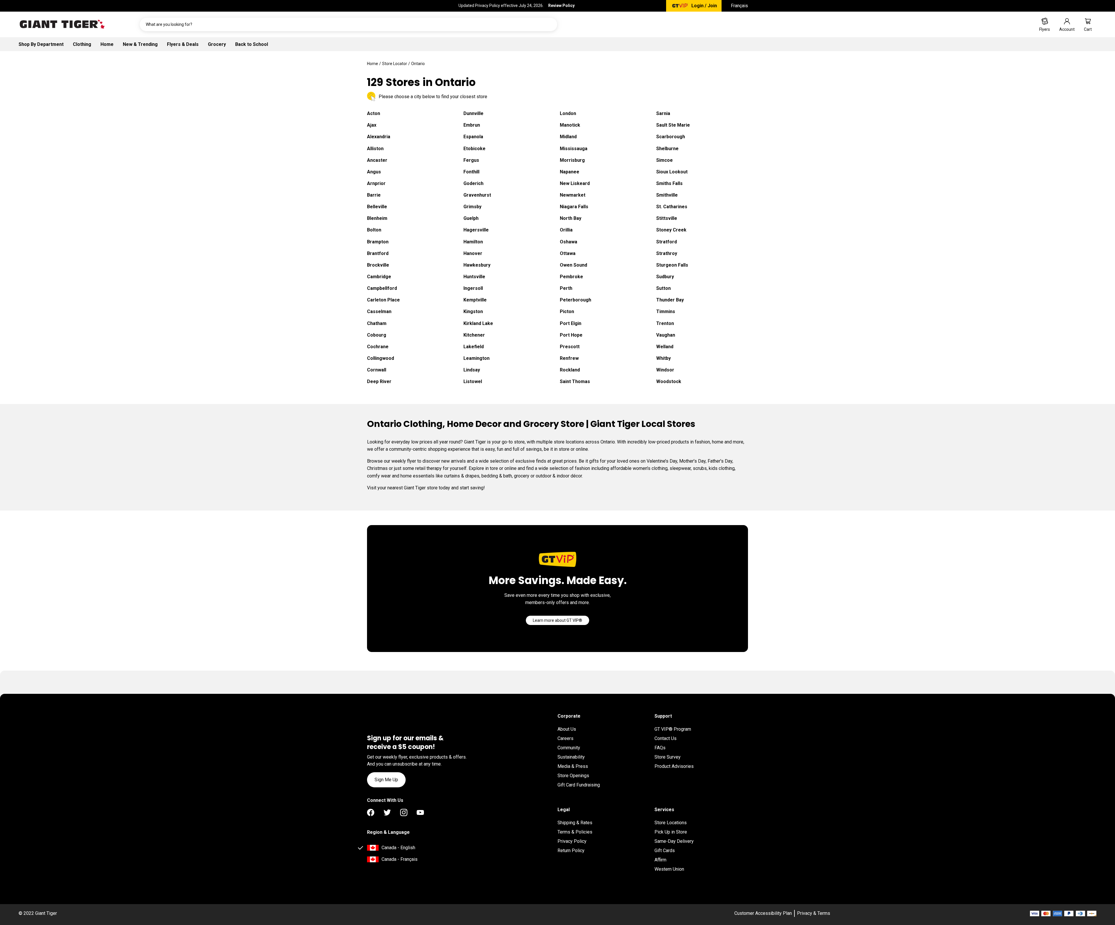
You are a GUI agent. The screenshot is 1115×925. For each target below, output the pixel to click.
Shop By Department (41, 44)
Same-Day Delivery (674, 841)
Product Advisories (674, 766)
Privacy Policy (572, 841)
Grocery (217, 44)
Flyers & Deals (183, 44)
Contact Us (665, 738)
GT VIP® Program (672, 729)
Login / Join (704, 5)
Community (569, 747)
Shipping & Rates (575, 822)
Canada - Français (400, 859)
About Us (567, 729)
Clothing (82, 44)
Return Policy (571, 850)
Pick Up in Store (670, 832)
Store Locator (394, 63)
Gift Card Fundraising (579, 785)
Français (739, 5)
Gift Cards (664, 850)
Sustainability (571, 757)
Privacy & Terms (813, 913)
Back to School (251, 44)
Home (107, 44)
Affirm (660, 860)
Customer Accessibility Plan (763, 913)
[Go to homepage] (62, 24)
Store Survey (667, 757)
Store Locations (670, 822)
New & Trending (140, 44)
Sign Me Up (386, 779)
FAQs (660, 747)
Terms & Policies (575, 832)
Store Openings (573, 775)
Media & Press (573, 766)
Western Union (669, 869)
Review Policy (561, 5)
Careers (565, 738)
